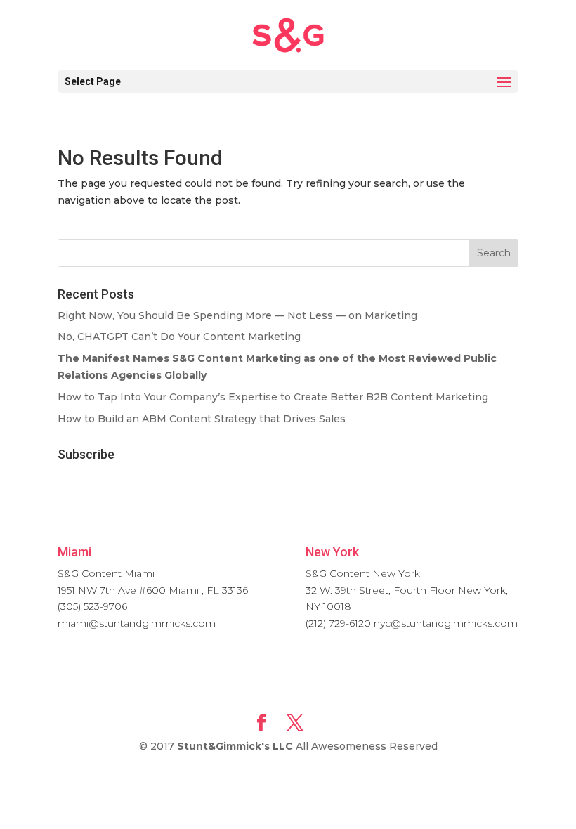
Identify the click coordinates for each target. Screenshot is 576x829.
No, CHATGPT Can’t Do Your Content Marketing (179, 336)
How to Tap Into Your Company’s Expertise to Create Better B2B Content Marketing (273, 397)
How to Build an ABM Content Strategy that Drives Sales (202, 418)
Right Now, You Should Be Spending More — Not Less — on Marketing (237, 315)
